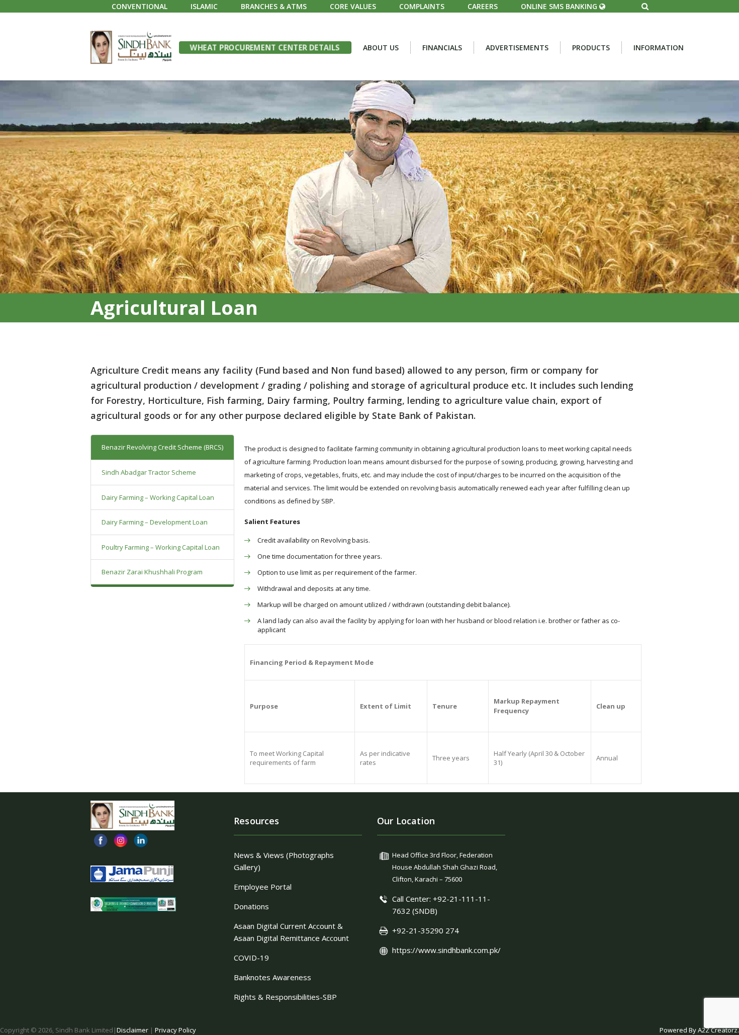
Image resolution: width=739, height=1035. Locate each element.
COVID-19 (251, 958)
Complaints (421, 6)
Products (591, 47)
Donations (251, 906)
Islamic (204, 6)
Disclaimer (132, 1029)
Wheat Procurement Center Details (265, 47)
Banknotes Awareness (272, 977)
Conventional (139, 6)
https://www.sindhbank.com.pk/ (446, 950)
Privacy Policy (175, 1029)
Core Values (353, 6)
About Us (381, 47)
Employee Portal (263, 887)
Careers (483, 6)
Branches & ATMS (274, 6)
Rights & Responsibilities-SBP (285, 997)
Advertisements (517, 47)
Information (658, 47)
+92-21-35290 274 (425, 930)
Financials (442, 47)
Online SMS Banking (560, 6)
